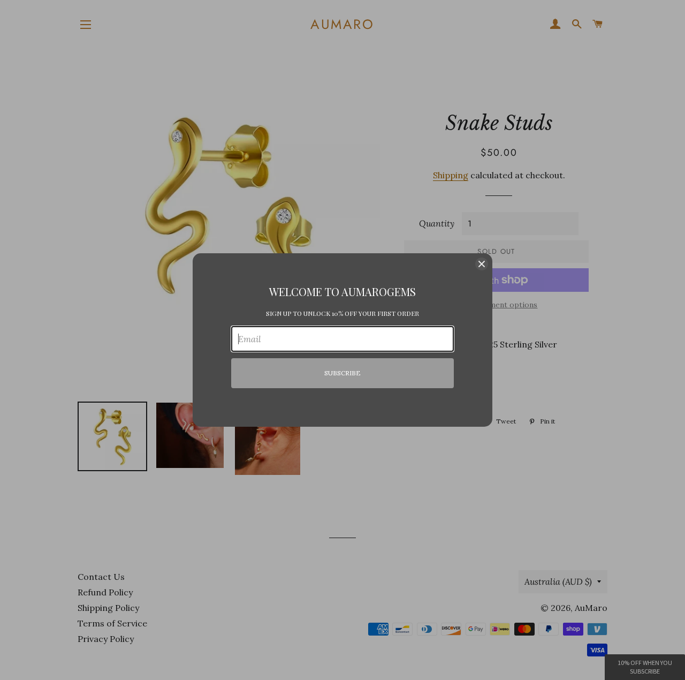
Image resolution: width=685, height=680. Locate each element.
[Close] (481, 264)
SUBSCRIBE (342, 373)
